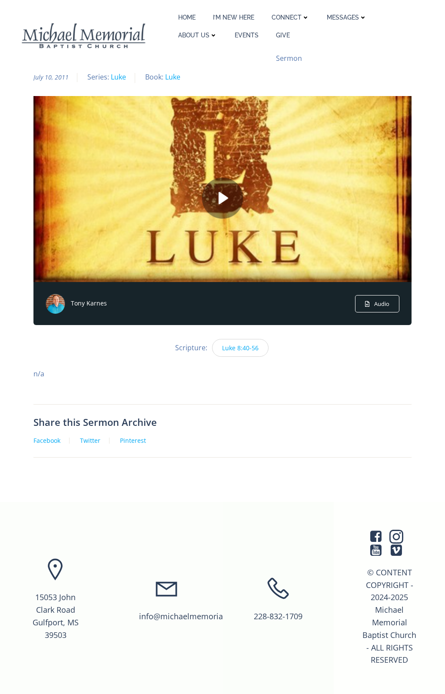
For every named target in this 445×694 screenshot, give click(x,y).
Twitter (90, 441)
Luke (118, 77)
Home (187, 17)
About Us (193, 35)
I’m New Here (233, 17)
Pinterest (133, 441)
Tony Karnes (89, 303)
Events (247, 35)
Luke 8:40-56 (240, 348)
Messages (343, 17)
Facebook (46, 441)
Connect (287, 17)
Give (283, 35)
